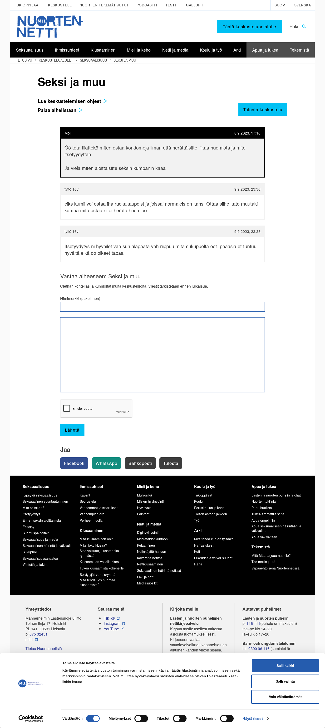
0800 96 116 (259, 648)
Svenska (302, 5)
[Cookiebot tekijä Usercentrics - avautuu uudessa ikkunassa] (31, 718)
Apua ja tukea (263, 486)
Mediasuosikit (147, 583)
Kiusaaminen (91, 530)
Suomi (281, 5)
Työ (197, 520)
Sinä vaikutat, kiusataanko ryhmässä (99, 553)
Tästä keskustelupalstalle (249, 26)
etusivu (25, 60)
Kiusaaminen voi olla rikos (99, 561)
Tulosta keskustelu (262, 109)
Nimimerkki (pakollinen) (80, 298)
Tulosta (170, 463)
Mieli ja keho (148, 486)
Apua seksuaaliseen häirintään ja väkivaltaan (276, 528)
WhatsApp (106, 463)
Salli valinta (285, 681)
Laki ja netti (145, 576)
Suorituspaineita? (36, 532)
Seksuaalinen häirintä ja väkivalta (48, 545)
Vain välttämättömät (285, 697)
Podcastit (147, 5)
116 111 (253, 623)
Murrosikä (144, 495)
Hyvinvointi (145, 507)
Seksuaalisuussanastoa (40, 558)
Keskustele (60, 5)
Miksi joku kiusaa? (93, 545)
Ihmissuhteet (91, 486)
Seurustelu (88, 501)
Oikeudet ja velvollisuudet (213, 557)
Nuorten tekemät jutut (104, 5)
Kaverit (85, 495)
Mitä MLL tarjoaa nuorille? (271, 555)
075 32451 (39, 634)
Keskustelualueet (56, 60)
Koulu (198, 501)
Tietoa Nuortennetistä (43, 648)
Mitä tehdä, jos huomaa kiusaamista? (97, 582)
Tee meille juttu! (263, 561)
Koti (197, 551)
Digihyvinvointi (147, 532)
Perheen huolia (91, 520)
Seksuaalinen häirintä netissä (159, 570)
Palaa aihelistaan (58, 109)
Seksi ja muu (124, 60)
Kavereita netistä (149, 557)
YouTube (111, 629)
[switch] (141, 718)
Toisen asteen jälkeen (210, 513)
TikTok (109, 618)
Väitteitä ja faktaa (36, 564)
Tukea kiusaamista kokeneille (102, 568)
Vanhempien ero (92, 513)
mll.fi (29, 639)
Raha (198, 564)
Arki (198, 530)
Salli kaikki (285, 666)
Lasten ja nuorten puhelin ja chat (276, 495)
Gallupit (195, 5)
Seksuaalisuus (93, 60)
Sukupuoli (30, 552)
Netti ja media (149, 524)
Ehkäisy (28, 526)
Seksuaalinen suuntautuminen (45, 501)
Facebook (74, 463)
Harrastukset (203, 545)
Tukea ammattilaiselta (267, 513)
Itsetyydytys (31, 513)
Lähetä (72, 430)
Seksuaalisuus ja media (40, 539)
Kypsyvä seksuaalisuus (40, 495)
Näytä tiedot (252, 719)
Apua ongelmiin (263, 520)
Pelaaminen (146, 545)
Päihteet (143, 513)
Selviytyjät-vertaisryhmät (98, 574)
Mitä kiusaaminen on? (96, 538)
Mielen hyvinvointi (150, 501)
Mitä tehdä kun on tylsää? (213, 538)
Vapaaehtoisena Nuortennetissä (275, 568)
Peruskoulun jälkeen (209, 507)
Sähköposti (140, 463)
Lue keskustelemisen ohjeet (70, 100)
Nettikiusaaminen (150, 564)
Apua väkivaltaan (264, 537)
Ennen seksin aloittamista (42, 520)
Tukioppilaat (27, 5)
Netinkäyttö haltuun (151, 551)
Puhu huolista (261, 507)
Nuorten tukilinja (263, 501)
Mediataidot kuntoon (152, 538)
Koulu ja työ (205, 486)
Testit (171, 5)
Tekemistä (260, 547)
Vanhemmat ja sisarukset (99, 507)
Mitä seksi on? (33, 507)
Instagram (112, 623)
